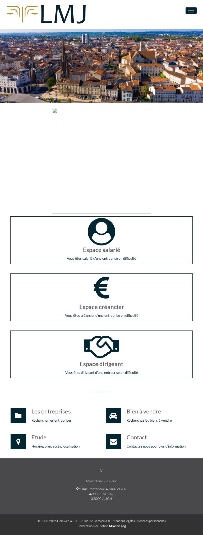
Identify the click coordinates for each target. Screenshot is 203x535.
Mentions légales (124, 521)
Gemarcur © (102, 521)
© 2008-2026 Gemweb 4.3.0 (57, 521)
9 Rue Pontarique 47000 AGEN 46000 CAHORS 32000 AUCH (102, 494)
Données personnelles (151, 521)
